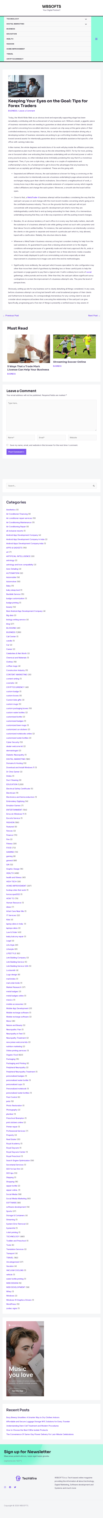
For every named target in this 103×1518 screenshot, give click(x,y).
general (9, 860)
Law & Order (11, 932)
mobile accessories (14, 1004)
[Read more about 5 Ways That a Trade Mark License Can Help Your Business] (28, 348)
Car (7, 645)
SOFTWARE (11, 1202)
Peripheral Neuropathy (15, 1067)
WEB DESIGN (12, 1283)
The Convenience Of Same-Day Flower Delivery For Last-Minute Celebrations (40, 1434)
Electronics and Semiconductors (20, 797)
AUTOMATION (12, 573)
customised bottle (14, 717)
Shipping (10, 1177)
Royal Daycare (12, 1148)
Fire (8, 839)
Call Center (11, 636)
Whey (8, 1291)
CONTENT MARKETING (16, 674)
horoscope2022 (13, 894)
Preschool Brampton (15, 1118)
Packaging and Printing (16, 1063)
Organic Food (12, 1055)
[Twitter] (15, 1487)
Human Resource (13, 902)
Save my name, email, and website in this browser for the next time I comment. (44, 445)
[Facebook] (10, 1487)
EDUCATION (12, 34)
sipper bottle (11, 1186)
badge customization (15, 598)
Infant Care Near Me (15, 911)
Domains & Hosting (14, 763)
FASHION (10, 44)
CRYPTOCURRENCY (15, 59)
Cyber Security (12, 742)
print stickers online (14, 1122)
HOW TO (10, 898)
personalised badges (15, 1076)
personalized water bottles (17, 1093)
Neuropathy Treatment (16, 1038)
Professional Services (15, 1131)
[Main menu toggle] (96, 39)
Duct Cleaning (12, 780)
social (88, 272)
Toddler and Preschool (16, 1241)
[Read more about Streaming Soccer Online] (74, 346)
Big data (9, 615)
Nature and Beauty (14, 1025)
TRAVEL (10, 54)
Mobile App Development (17, 1008)
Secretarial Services (14, 1165)
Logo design (11, 974)
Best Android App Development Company (24, 611)
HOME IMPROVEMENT (16, 49)
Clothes (9, 662)
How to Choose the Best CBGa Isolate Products (27, 1430)
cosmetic (10, 683)
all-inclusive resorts (14, 531)
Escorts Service (13, 818)
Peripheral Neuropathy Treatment (20, 1072)
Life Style (10, 945)
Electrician (10, 793)
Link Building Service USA (17, 966)
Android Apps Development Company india (24, 543)
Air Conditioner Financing (17, 514)
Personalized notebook (16, 1088)
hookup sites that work (16, 890)
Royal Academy (13, 1143)
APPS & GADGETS (14, 548)
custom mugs (12, 704)
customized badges (14, 721)
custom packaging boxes (17, 708)
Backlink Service (13, 594)
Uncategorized (12, 1262)
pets (8, 1101)
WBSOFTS (51, 6)
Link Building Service (15, 962)
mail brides (11, 979)
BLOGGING (11, 628)
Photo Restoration (14, 1105)
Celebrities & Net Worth (16, 653)
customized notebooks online (19, 733)
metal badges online (15, 996)
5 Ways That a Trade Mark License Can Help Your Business (28, 368)
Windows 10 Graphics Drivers (18, 1300)
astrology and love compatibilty (19, 564)
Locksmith (10, 970)
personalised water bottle (17, 1080)
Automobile (11, 577)
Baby (8, 586)
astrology (10, 560)
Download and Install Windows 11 (20, 767)
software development (16, 1207)
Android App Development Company (22, 535)
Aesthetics (11, 509)
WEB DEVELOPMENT (15, 1287)
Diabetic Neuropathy (15, 755)
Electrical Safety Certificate (18, 788)
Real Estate (11, 1139)
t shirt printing (12, 1232)
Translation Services (15, 1249)
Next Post (94, 316)
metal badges (12, 991)
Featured (10, 826)
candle (9, 641)
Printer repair (11, 1126)
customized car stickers (16, 729)
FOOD (9, 848)
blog (8, 624)
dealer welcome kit (14, 746)
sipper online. (12, 1190)
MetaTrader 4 (33, 197)
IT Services (11, 915)
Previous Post (11, 316)
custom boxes (12, 695)
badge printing (12, 602)
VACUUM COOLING (14, 1270)
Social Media (11, 1194)
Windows (10, 1296)
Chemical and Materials (16, 657)
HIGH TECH (11, 881)
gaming (9, 856)
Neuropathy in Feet (14, 1033)
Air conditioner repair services (19, 518)
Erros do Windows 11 (15, 814)
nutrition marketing (14, 1046)
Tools (8, 1245)
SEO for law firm (13, 1169)
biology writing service (16, 619)
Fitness (9, 843)
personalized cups (14, 1084)
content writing (12, 678)
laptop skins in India (14, 924)
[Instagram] (5, 1487)
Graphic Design (12, 869)
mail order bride (13, 983)
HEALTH (10, 39)
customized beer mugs (16, 725)
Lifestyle (10, 949)
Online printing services (16, 1050)
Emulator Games (13, 805)
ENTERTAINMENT (14, 810)
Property (10, 1135)
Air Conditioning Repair (16, 526)
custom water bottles (15, 712)
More (8, 1021)
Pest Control (11, 1097)
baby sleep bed (13, 590)
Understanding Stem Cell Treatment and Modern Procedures (32, 1426)
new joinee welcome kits (17, 1042)
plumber (9, 1114)
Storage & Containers (15, 1215)
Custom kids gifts (13, 700)
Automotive (11, 581)
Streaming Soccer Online (69, 361)
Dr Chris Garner (12, 772)
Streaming (10, 1219)
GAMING (10, 852)
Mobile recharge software (17, 1012)
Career (9, 649)
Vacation (10, 1266)
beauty (9, 607)
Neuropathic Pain (13, 1029)
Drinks (9, 776)
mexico (9, 1000)
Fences (9, 831)
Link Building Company (16, 957)
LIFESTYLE (11, 953)
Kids (8, 919)
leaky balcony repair (14, 936)
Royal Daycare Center (15, 1152)
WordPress (11, 1304)
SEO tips (10, 1173)
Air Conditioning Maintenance (18, 522)
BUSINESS (11, 29)
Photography (11, 1110)
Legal (8, 941)
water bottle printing (14, 1279)
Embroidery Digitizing (15, 801)
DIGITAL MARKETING (15, 24)
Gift (7, 864)
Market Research (13, 987)
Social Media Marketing (16, 1198)
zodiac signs (11, 1308)
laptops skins (12, 928)
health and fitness (13, 877)
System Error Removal (15, 1224)
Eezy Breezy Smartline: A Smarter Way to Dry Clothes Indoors (32, 1417)
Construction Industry (15, 670)
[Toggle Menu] (85, 19)
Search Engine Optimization (18, 1160)
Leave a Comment (27, 111)
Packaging (10, 1059)
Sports (9, 1211)
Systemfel (10, 1228)
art (7, 552)
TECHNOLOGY (13, 19)
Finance (9, 835)
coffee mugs (11, 666)
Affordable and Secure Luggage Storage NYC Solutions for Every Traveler (38, 1421)
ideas (8, 907)
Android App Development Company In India (25, 539)
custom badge (12, 691)
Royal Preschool (13, 1156)
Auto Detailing (12, 569)
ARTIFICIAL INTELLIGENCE (18, 556)
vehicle (9, 1274)
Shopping (10, 1181)
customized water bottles (17, 738)
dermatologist (12, 750)
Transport (10, 1253)
